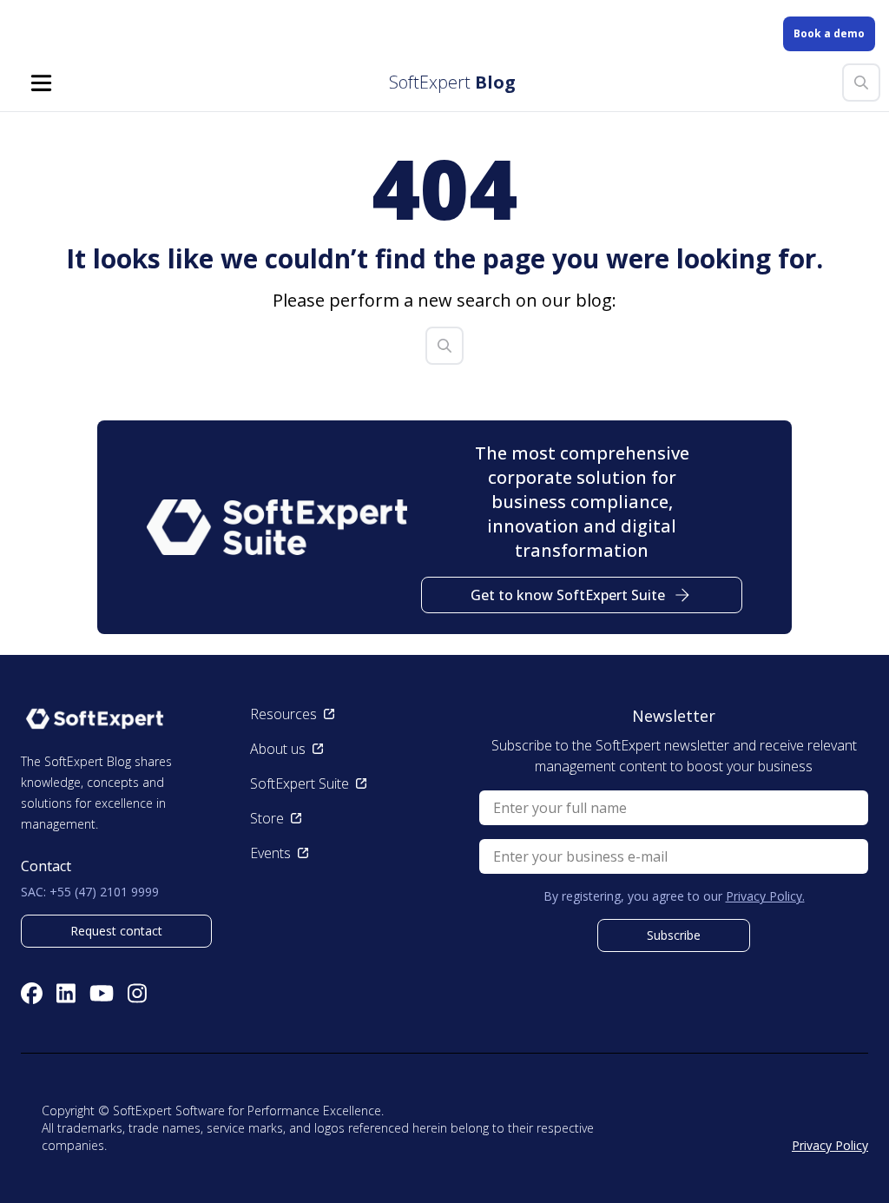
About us (278, 748)
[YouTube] (101, 993)
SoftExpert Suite (299, 783)
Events (270, 853)
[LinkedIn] (65, 993)
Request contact (116, 930)
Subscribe (674, 935)
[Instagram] (137, 993)
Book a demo (829, 33)
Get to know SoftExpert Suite (568, 595)
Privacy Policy (830, 1145)
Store (267, 818)
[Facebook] (31, 993)
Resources (283, 714)
